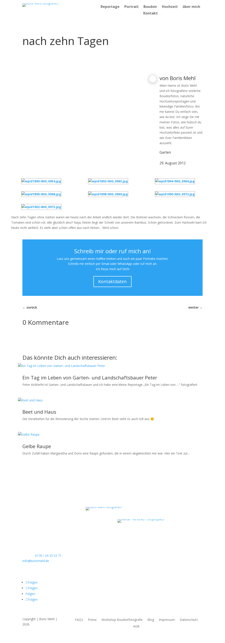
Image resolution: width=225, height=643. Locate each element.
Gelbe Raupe (36, 446)
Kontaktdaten (112, 281)
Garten (165, 152)
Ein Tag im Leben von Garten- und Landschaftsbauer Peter (89, 377)
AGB (136, 626)
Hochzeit (170, 7)
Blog (150, 620)
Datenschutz (189, 620)
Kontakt (150, 14)
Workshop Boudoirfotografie (122, 620)
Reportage (110, 7)
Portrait (131, 7)
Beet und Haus (39, 411)
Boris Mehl (183, 78)
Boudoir (150, 7)
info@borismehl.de (35, 561)
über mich (191, 7)
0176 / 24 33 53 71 (48, 555)
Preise (92, 620)
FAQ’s (79, 620)
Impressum (167, 620)
